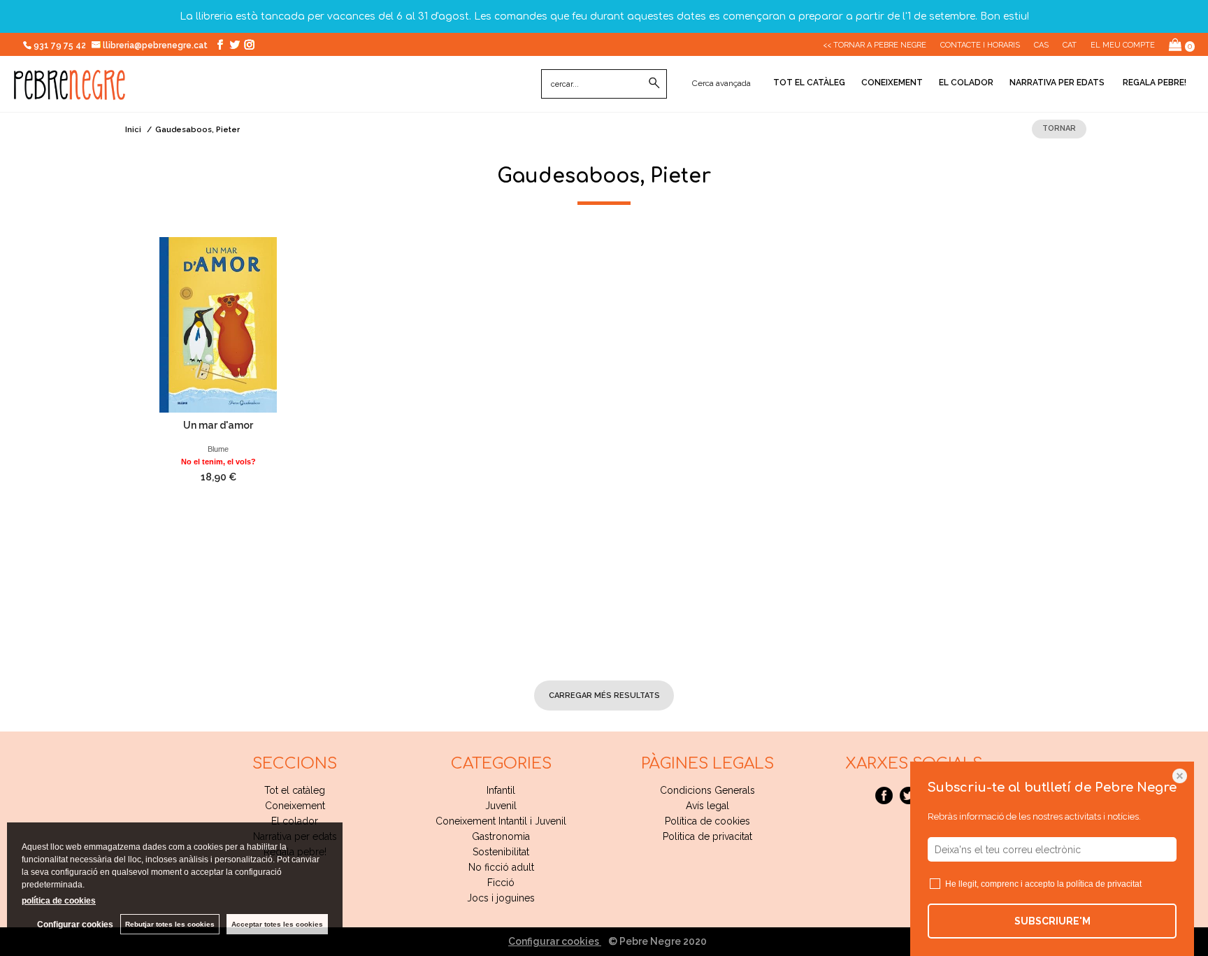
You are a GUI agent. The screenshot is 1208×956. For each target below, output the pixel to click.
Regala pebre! (1153, 82)
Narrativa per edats (1057, 82)
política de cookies (59, 901)
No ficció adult (501, 867)
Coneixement (892, 82)
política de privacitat (1104, 884)
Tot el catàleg (809, 82)
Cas (1041, 45)
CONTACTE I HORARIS (980, 45)
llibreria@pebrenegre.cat (156, 45)
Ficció (501, 882)
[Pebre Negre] (69, 92)
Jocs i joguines (501, 898)
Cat (1070, 45)
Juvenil (501, 805)
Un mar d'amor (218, 425)
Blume (218, 449)
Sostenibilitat (501, 851)
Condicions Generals (707, 790)
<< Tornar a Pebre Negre (874, 45)
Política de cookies (707, 821)
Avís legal (707, 805)
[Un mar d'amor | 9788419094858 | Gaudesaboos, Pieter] (218, 325)
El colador (966, 82)
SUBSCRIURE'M (1052, 921)
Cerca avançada (721, 83)
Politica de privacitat (707, 836)
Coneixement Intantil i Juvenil (501, 821)
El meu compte (1123, 45)
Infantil (501, 790)
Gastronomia (501, 836)
